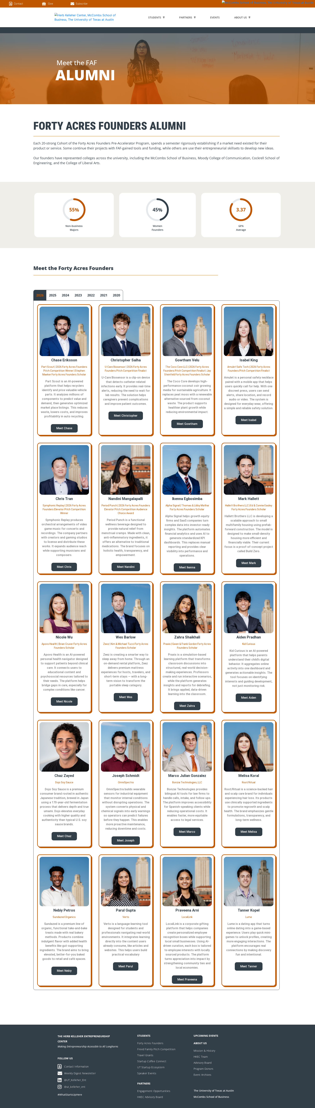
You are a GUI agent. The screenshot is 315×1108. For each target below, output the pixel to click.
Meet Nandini (126, 567)
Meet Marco (187, 831)
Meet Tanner (248, 966)
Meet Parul (125, 966)
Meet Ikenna (187, 567)
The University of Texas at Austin (214, 1090)
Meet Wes (125, 697)
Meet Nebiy (64, 970)
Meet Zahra (187, 706)
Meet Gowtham (187, 424)
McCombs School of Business (211, 1097)
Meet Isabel (248, 420)
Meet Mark (249, 563)
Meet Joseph (125, 840)
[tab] (40, 295)
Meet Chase (64, 428)
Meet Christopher (125, 415)
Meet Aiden (248, 697)
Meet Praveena (187, 979)
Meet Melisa (249, 831)
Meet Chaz (64, 836)
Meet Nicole (64, 701)
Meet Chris (64, 567)
